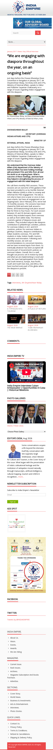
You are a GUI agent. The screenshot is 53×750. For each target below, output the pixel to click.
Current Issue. (16, 664)
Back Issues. (15, 668)
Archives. (14, 671)
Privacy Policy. (16, 727)
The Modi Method (14, 327)
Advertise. (14, 681)
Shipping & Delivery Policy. (21, 737)
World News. (15, 697)
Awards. (13, 648)
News (20, 51)
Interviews (16, 282)
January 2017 (12, 51)
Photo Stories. (16, 711)
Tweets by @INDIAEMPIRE (18, 619)
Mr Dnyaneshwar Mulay (32, 282)
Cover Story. (15, 693)
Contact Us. (15, 723)
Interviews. (14, 707)
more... (21, 477)
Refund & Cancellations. (20, 734)
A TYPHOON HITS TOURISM (14, 310)
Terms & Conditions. (18, 730)
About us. (14, 638)
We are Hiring (16, 652)
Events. (13, 645)
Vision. (13, 641)
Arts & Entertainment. (19, 704)
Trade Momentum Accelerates (35, 328)
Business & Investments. (20, 700)
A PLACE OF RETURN (37, 309)
